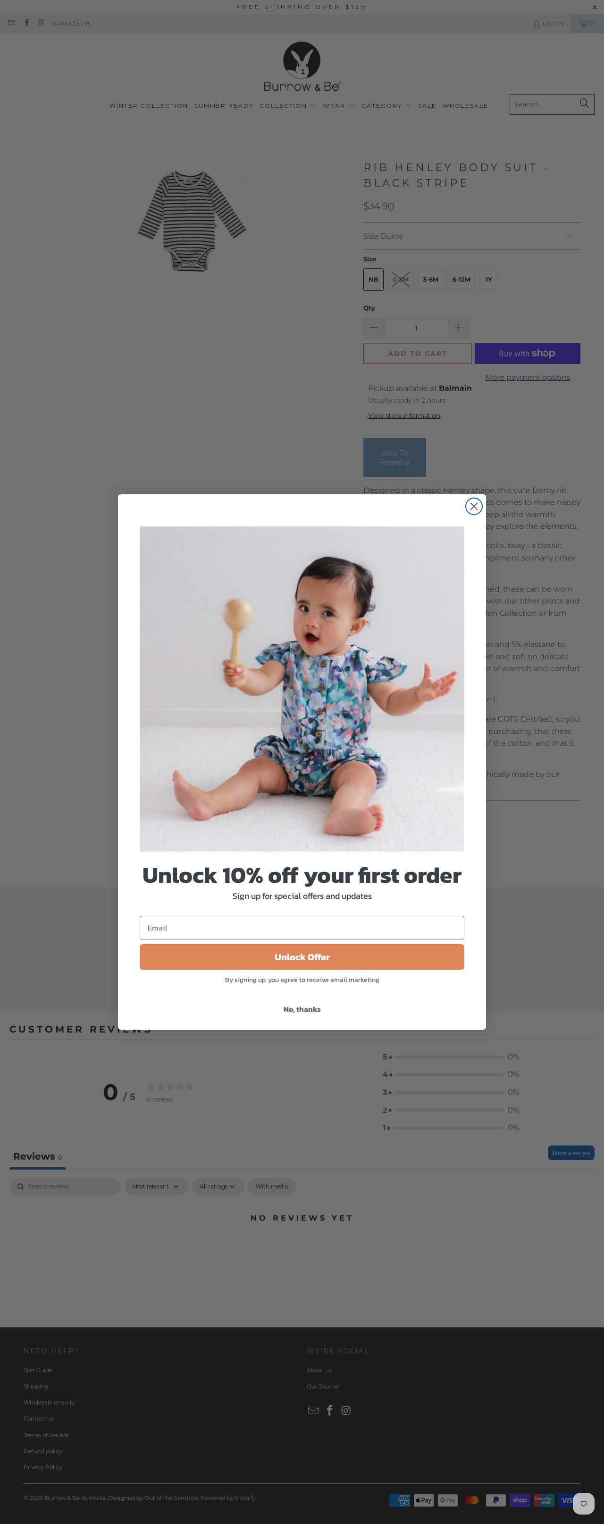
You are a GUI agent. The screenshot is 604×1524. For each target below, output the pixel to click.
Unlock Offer (302, 957)
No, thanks (302, 1009)
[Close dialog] (474, 506)
